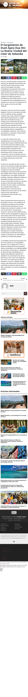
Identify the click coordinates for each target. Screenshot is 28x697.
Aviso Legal (19, 562)
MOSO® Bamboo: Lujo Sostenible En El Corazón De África (12, 336)
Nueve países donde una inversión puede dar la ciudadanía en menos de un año (19, 383)
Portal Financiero (18, 527)
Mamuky (4, 557)
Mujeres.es (4, 559)
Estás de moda (5, 550)
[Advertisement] (14, 25)
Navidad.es (3, 527)
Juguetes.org (4, 528)
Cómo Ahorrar (18, 525)
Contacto (10, 520)
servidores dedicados (16, 538)
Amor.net (4, 556)
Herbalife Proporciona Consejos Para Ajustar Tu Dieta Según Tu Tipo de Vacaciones (13, 506)
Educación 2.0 (4, 524)
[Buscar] (25, 293)
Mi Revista (17, 528)
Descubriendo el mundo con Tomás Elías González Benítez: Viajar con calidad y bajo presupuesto (12, 487)
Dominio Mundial (5, 525)
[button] (14, 541)
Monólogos (3, 530)
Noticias (3, 42)
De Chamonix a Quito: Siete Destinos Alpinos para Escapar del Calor (19, 375)
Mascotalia (17, 524)
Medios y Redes (22, 516)
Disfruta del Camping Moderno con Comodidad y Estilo (19, 361)
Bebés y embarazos (6, 551)
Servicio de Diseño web (19, 518)
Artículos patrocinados (8, 518)
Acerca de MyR (16, 520)
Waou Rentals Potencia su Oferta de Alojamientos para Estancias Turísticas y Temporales (12, 369)
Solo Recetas (5, 548)
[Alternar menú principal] (25, 4)
